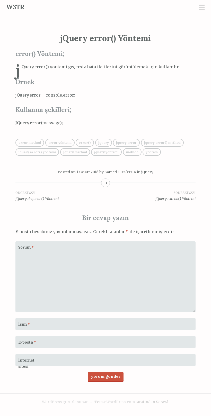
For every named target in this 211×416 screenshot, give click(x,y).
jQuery (147, 172)
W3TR (15, 7)
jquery (103, 143)
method (132, 152)
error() (85, 143)
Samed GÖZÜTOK (120, 172)
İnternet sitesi (26, 363)
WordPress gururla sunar (65, 402)
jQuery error (126, 143)
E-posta (27, 342)
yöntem (152, 152)
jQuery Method (75, 152)
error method (30, 143)
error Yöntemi (60, 143)
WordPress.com (120, 402)
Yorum (26, 247)
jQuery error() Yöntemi (37, 152)
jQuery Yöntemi (106, 152)
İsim (24, 324)
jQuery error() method (162, 143)
